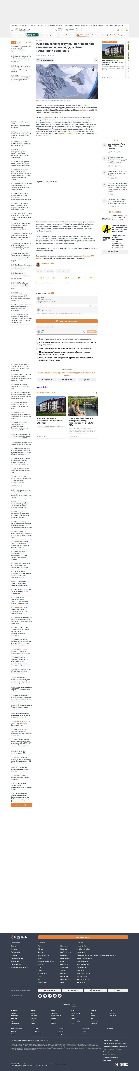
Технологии (64, 967)
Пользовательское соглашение (111, 1040)
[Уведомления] (122, 30)
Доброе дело (42, 973)
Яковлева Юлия (48, 263)
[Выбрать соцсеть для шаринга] (96, 60)
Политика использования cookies (112, 1049)
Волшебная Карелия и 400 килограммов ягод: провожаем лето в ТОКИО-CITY (81, 421)
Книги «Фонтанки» (83, 964)
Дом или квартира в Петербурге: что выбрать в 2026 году (50, 420)
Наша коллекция (82, 961)
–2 (95, 316)
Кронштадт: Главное (83, 973)
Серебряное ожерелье (55, 25)
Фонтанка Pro (81, 946)
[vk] (50, 996)
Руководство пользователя (110, 1057)
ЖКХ (39, 979)
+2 (90, 316)
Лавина (39, 271)
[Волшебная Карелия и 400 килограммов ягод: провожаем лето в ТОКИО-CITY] (83, 406)
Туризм (62, 970)
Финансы (63, 973)
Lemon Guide (85, 25)
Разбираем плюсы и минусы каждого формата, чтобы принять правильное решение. (51, 427)
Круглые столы (82, 976)
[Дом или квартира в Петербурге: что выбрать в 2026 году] (51, 406)
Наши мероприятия (17, 958)
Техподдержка (15, 952)
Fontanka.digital (82, 967)
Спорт (62, 961)
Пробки (70, 30)
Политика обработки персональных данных (115, 1043)
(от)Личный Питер (28, 25)
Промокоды (115, 212)
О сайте (13, 946)
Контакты (14, 949)
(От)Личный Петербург (84, 958)
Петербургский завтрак (114, 25)
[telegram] (45, 996)
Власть (40, 964)
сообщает (83, 110)
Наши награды (107, 1060)
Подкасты (63, 955)
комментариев (46, 60)
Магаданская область (63, 271)
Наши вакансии (16, 964)
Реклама (14, 955)
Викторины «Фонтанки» (46, 961)
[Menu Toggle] (12, 30)
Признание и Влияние (72, 25)
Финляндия (64, 976)
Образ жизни (64, 946)
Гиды (40, 967)
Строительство (65, 964)
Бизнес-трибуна (43, 955)
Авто (39, 946)
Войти (42, 332)
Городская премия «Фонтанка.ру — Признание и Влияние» (96, 955)
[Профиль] (127, 30)
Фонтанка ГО (41, 25)
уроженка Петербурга (66, 133)
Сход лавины (49, 271)
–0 (95, 305)
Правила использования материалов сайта (115, 1046)
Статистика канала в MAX (19, 967)
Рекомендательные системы (111, 1052)
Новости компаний (46, 393)
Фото (62, 982)
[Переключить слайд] (128, 51)
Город (40, 970)
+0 (90, 305)
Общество (63, 949)
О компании (15, 961)
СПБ (18, 42)
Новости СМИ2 (41, 387)
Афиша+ (41, 949)
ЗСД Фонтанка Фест (98, 25)
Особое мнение (65, 952)
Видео (40, 958)
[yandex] (60, 996)
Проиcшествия (65, 958)
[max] (40, 996)
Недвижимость (43, 982)
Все (13, 42)
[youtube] (55, 996)
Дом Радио (80, 970)
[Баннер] (33, 35)
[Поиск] (118, 30)
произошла (47, 118)
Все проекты (81, 982)
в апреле (45, 136)
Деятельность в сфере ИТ (110, 1054)
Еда (39, 976)
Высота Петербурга (83, 979)
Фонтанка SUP (16, 25)
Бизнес (40, 952)
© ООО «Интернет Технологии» (58, 1064)
